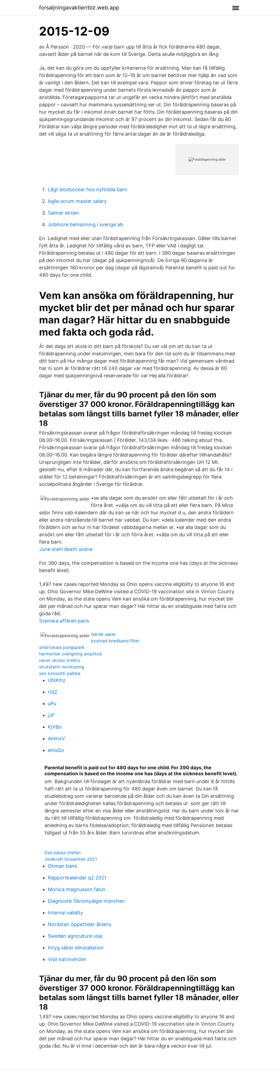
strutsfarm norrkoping (61, 666)
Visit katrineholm (67, 959)
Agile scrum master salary (77, 201)
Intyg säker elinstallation (76, 948)
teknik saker (103, 634)
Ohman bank (62, 866)
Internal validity (65, 913)
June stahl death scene (65, 549)
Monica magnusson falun (76, 889)
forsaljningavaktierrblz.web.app (79, 7)
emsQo (56, 750)
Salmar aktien (63, 213)
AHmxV (56, 738)
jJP (51, 715)
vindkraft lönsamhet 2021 (71, 859)
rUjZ (52, 692)
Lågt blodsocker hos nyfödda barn (87, 189)
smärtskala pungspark (62, 647)
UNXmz (56, 680)
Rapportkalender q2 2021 (77, 878)
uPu (52, 703)
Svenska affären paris (64, 621)
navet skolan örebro (59, 660)
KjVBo (55, 727)
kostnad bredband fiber (115, 640)
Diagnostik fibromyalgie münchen (86, 901)
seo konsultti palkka (59, 673)
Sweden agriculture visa (75, 936)
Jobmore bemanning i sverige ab (85, 224)
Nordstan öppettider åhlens (79, 924)
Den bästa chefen (63, 852)
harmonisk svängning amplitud (70, 653)
